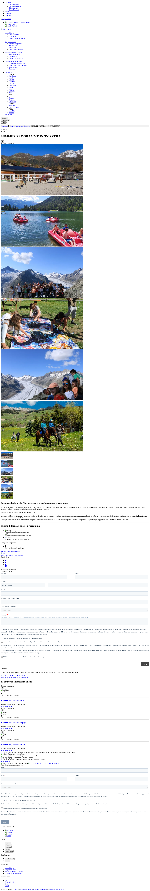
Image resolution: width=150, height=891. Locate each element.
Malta (11, 87)
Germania (12, 81)
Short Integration (14, 54)
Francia (11, 83)
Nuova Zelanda (14, 107)
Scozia (11, 92)
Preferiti (14, 26)
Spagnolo (8, 845)
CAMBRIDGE (10, 858)
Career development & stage (18, 65)
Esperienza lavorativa (16, 49)
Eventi (7, 12)
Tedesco (8, 847)
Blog (6, 884)
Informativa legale (26, 889)
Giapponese (9, 851)
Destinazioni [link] (9, 72)
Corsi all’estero (14, 35)
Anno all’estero (14, 56)
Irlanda (11, 78)
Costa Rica (12, 102)
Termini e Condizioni (40, 889)
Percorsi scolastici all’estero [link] (14, 52)
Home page (4, 126)
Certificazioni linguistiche (17, 38)
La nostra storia (14, 4)
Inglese (8, 843)
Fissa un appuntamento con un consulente (14, 677)
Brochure (8, 15)
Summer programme (15, 44)
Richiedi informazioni (8, 551)
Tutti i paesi (8, 114)
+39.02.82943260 (24, 22)
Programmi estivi (10, 870)
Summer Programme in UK (12, 700)
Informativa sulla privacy (56, 889)
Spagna (11, 80)
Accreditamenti (14, 10)
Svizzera (11, 91)
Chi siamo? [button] (8, 2)
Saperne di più (6, 706)
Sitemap (16, 889)
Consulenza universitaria (17, 63)
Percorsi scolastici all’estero (14, 871)
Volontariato (13, 67)
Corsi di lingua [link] (9, 33)
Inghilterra (12, 76)
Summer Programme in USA (13, 745)
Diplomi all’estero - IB (16, 58)
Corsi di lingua (9, 868)
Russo (7, 849)
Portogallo (12, 85)
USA (10, 96)
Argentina (12, 100)
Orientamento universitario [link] (13, 61)
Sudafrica (12, 111)
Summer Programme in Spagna (14, 722)
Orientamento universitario (13, 873)
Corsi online (13, 36)
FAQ (6, 880)
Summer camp (13, 45)
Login (13, 24)
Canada (11, 98)
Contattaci (8, 13)
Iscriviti (17, 551)
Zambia (11, 113)
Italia (10, 89)
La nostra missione (15, 6)
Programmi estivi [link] (10, 42)
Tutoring (11, 69)
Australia (12, 105)
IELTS (7, 861)
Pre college (12, 47)
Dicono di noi (13, 8)
